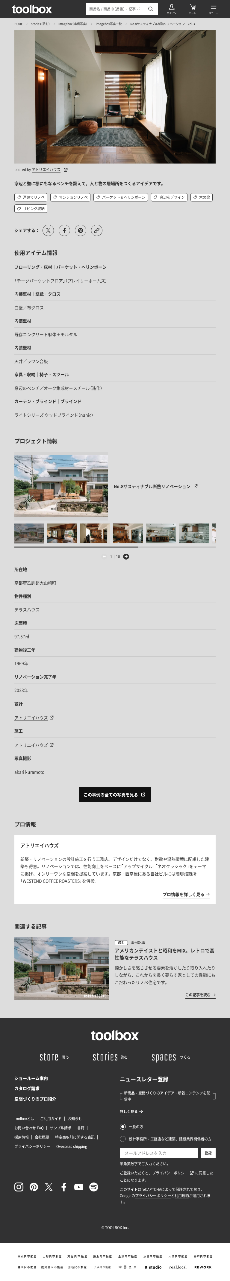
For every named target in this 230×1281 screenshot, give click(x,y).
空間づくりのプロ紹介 (35, 1099)
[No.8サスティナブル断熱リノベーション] (61, 486)
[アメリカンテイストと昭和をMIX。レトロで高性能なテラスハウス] (115, 968)
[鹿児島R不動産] (52, 1267)
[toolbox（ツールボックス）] (32, 8)
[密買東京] (127, 1267)
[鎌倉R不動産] (102, 1256)
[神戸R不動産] (203, 1256)
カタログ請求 (27, 1088)
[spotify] (93, 1187)
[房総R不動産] (77, 1256)
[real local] (177, 1267)
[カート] (192, 8)
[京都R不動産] (152, 1256)
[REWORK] (203, 1267)
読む (121, 942)
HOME (18, 23)
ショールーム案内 (31, 1078)
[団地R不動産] (77, 1267)
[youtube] (78, 1187)
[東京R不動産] (27, 1256)
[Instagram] (18, 1187)
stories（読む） (40, 23)
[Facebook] (63, 1187)
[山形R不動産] (52, 1256)
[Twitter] (48, 1187)
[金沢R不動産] (127, 1256)
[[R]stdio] (152, 1267)
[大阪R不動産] (177, 1256)
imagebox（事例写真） (72, 23)
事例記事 (138, 942)
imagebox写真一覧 (109, 23)
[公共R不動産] (102, 1267)
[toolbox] (115, 1035)
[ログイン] (171, 8)
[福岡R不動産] (27, 1267)
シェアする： (27, 230)
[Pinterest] (33, 1187)
